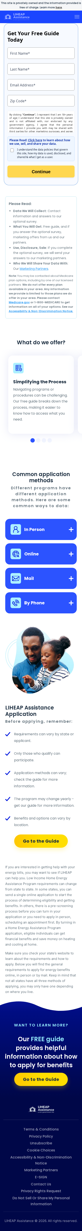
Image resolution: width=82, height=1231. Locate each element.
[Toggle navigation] (77, 17)
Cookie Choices (41, 1150)
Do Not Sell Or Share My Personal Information (41, 1201)
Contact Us (41, 1184)
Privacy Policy (41, 1136)
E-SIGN (41, 1177)
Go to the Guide (41, 841)
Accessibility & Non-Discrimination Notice (41, 1160)
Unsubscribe (41, 1143)
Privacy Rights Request (41, 1191)
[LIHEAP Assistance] (41, 1109)
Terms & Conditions (41, 1129)
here (59, 7)
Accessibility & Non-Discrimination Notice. (41, 311)
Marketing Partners (34, 268)
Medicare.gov (19, 302)
